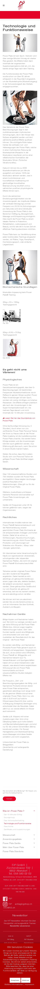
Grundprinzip (9, 817)
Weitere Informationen (14, 984)
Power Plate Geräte (12, 843)
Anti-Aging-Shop (10, 943)
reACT (28, 936)
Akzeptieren (15, 980)
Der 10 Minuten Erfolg (13, 814)
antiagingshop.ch (23, 904)
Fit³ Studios (28, 939)
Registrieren (28, 943)
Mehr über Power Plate (13, 847)
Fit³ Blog (10, 939)
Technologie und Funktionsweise (17, 823)
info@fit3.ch (9, 907)
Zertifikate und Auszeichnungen (17, 829)
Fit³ (10, 898)
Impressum (29, 984)
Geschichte (8, 826)
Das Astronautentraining (14, 820)
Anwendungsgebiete (12, 839)
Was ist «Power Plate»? (13, 811)
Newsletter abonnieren (20, 926)
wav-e (10, 936)
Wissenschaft (9, 835)
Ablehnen (25, 980)
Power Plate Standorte (13, 851)
